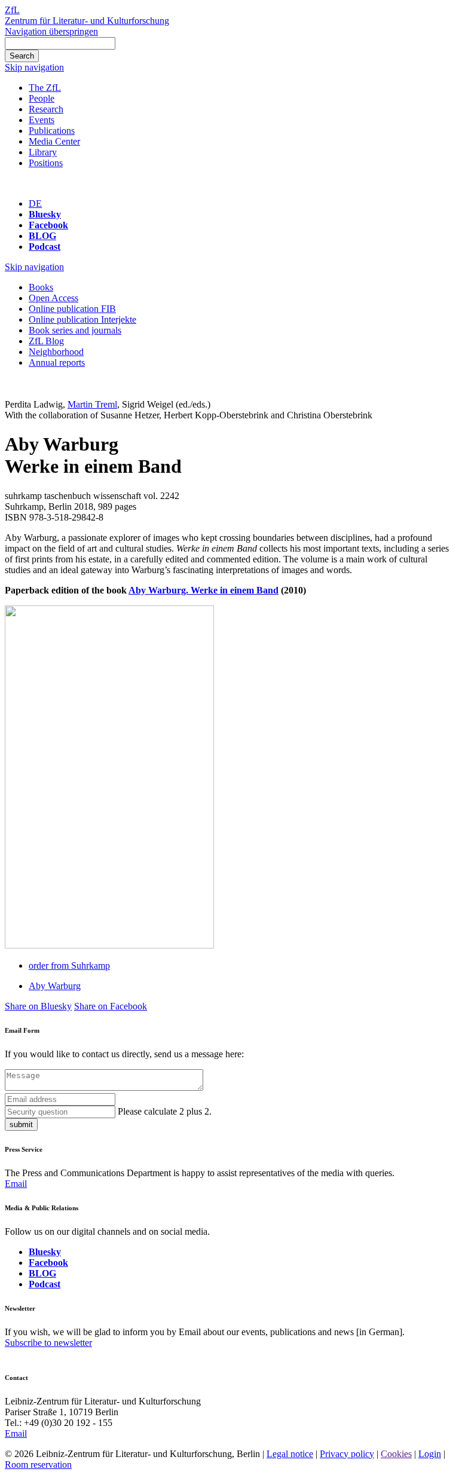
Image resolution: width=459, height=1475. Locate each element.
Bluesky (45, 214)
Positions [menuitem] (46, 163)
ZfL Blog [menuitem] (46, 341)
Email (16, 1184)
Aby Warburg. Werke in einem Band (203, 590)
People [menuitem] (41, 98)
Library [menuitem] (43, 152)
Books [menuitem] (41, 287)
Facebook (48, 225)
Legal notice (290, 1454)
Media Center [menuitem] (54, 141)
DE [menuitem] (35, 203)
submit (21, 1124)
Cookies (396, 1454)
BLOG (42, 236)
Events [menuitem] (41, 120)
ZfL (12, 10)
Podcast (44, 246)
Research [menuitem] (46, 109)
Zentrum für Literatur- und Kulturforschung (87, 21)
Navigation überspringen (51, 31)
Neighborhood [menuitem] (56, 352)
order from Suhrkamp (69, 965)
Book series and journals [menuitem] (75, 330)
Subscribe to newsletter (48, 1343)
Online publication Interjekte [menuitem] (82, 319)
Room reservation (38, 1464)
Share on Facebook (110, 1006)
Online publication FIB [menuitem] (72, 309)
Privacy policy (347, 1454)
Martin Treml (92, 404)
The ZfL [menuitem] (45, 87)
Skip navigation (34, 67)
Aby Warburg (55, 986)
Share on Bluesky (38, 1006)
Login (429, 1454)
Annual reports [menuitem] (57, 362)
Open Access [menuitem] (53, 298)
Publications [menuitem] (52, 131)
